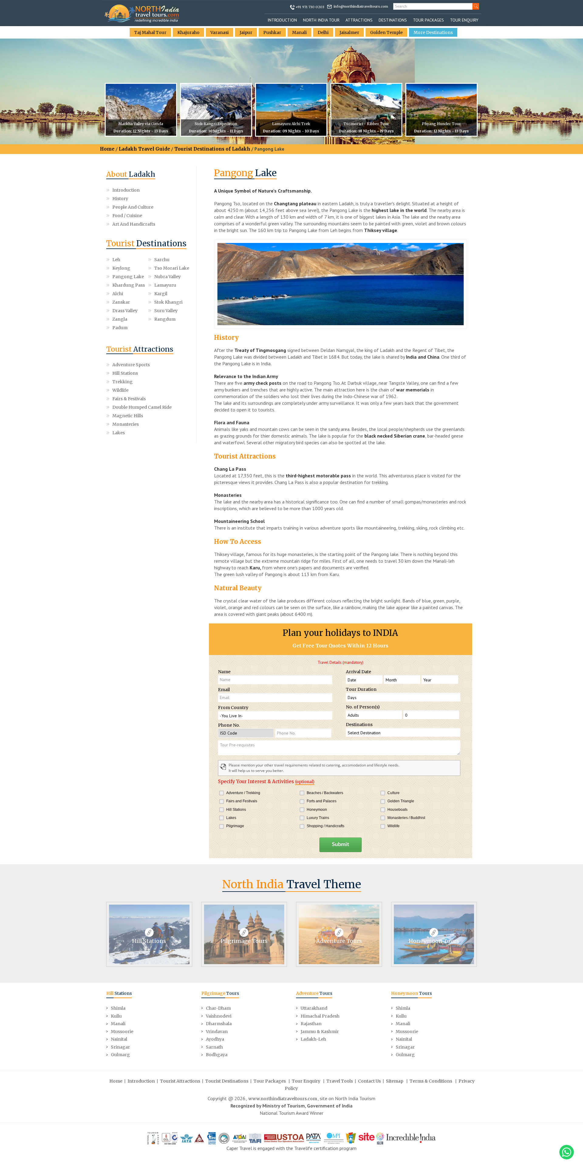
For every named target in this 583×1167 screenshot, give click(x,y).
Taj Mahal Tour (150, 32)
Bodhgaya (216, 1054)
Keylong (121, 268)
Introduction (282, 20)
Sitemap (394, 1081)
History (120, 198)
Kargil (160, 293)
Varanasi (219, 32)
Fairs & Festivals (129, 398)
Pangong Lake (128, 276)
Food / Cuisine (127, 215)
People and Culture (132, 207)
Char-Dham (218, 1008)
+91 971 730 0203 (310, 7)
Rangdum (165, 319)
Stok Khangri (168, 302)
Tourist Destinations (226, 1081)
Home (107, 149)
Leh (116, 259)
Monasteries (125, 424)
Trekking (122, 381)
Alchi (117, 293)
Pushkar (272, 32)
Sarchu (161, 259)
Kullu (116, 1016)
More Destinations (433, 32)
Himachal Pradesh (320, 1016)
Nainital (119, 1039)
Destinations (393, 20)
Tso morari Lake (171, 268)
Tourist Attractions (180, 1081)
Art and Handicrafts (133, 224)
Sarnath (214, 1047)
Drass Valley (125, 310)
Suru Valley (166, 310)
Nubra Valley (167, 276)
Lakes (118, 432)
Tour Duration (361, 689)
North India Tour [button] (321, 20)
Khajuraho (188, 32)
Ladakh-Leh (313, 1039)
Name (224, 671)
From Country (233, 707)
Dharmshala (219, 1023)
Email (224, 689)
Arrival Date (358, 671)
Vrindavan (217, 1031)
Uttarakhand (314, 1008)
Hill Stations (125, 373)
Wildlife (120, 390)
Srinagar (120, 1047)
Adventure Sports (131, 364)
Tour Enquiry (464, 20)
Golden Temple (386, 32)
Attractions (359, 20)
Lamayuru (165, 285)
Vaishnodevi (218, 1016)
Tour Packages (428, 20)
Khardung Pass (128, 285)
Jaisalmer (349, 32)
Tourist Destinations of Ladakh (212, 149)
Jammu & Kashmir (320, 1031)
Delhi (323, 32)
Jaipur (246, 32)
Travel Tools (339, 1081)
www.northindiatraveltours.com (282, 1098)
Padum (120, 327)
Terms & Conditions (431, 1081)
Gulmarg (120, 1054)
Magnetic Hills (127, 415)
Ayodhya (215, 1039)
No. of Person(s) (363, 707)
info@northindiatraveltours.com (361, 6)
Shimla (118, 1008)
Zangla (119, 319)
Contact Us (369, 1081)
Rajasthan (311, 1023)
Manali (299, 32)
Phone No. (229, 725)
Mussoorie (122, 1031)
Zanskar (121, 302)
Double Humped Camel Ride (142, 407)
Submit (340, 844)
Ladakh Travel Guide (144, 149)
